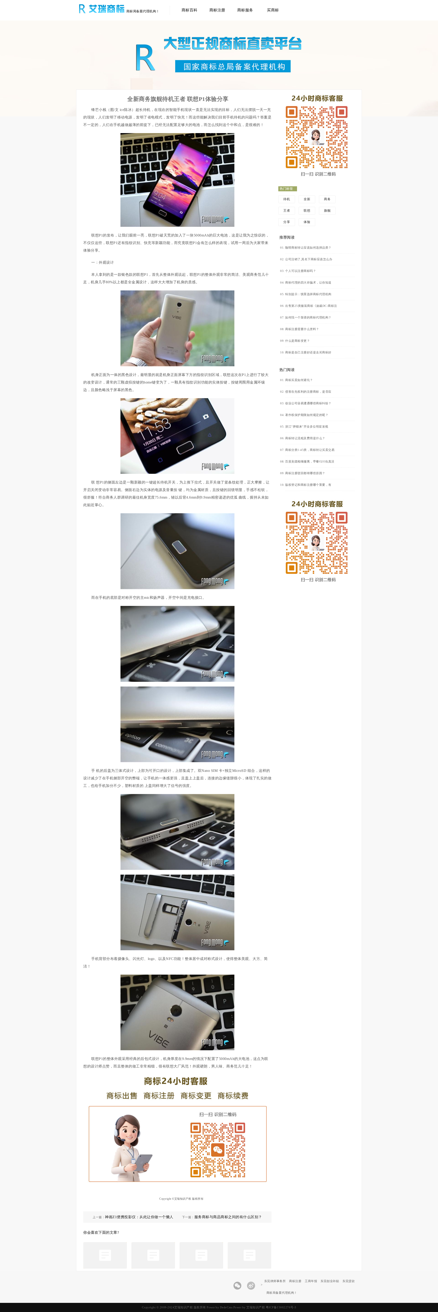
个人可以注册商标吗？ (300, 271)
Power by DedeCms (219, 1307)
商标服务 (245, 10)
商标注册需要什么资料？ (302, 329)
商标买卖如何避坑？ (299, 380)
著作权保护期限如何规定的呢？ (306, 415)
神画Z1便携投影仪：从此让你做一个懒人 (139, 1217)
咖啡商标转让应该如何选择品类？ (308, 247)
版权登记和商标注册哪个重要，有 (308, 484)
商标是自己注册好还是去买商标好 (308, 352)
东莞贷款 (348, 1281)
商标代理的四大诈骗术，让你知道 (308, 282)
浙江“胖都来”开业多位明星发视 (306, 426)
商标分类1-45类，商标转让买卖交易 (309, 450)
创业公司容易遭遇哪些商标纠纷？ (308, 403)
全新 (307, 199)
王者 (286, 210)
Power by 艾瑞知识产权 (249, 1307)
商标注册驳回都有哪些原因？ (305, 473)
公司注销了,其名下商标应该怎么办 (308, 259)
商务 (327, 199)
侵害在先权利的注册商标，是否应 (308, 391)
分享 (286, 222)
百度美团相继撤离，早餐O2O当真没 (309, 461)
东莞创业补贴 (330, 1281)
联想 (307, 210)
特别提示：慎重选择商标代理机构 (308, 294)
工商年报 (311, 1281)
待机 (286, 199)
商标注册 (217, 10)
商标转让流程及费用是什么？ (305, 438)
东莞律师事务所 (275, 1281)
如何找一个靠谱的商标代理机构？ (308, 317)
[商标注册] (107, 12)
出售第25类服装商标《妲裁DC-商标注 (311, 306)
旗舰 (327, 210)
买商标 (273, 10)
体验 (307, 222)
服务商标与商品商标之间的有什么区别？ (228, 1217)
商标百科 (190, 10)
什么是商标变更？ (297, 340)
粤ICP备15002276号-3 (281, 1307)
